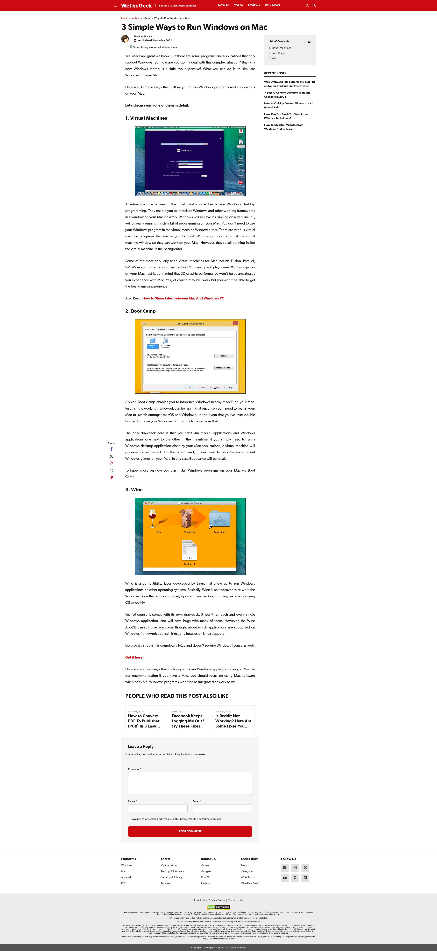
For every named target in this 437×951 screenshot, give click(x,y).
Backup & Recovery (172, 871)
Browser (166, 883)
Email (197, 801)
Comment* (134, 769)
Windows (126, 865)
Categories (247, 871)
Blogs (244, 865)
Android (126, 877)
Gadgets (206, 871)
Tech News (272, 5)
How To (223, 5)
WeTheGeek (136, 6)
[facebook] (111, 449)
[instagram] (295, 868)
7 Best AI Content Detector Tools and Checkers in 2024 (287, 95)
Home (124, 18)
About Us (199, 900)
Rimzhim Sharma (143, 37)
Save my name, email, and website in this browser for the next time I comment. (177, 819)
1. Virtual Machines (280, 48)
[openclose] (115, 6)
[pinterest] (111, 463)
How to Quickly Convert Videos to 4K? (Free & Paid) (288, 105)
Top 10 (238, 5)
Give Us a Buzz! (250, 883)
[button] (307, 6)
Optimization (169, 865)
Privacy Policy (216, 900)
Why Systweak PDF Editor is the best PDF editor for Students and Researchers (289, 84)
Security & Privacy (171, 877)
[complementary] (111, 478)
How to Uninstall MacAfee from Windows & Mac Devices (283, 127)
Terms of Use (235, 900)
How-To (205, 877)
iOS (123, 883)
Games (205, 865)
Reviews (254, 5)
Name (132, 801)
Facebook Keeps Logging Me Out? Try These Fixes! (188, 721)
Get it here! (134, 657)
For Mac (135, 18)
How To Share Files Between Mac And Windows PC (183, 298)
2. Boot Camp (277, 53)
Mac (123, 871)
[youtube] (285, 878)
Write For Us (248, 877)
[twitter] (111, 456)
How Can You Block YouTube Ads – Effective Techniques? (286, 116)
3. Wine (273, 58)
